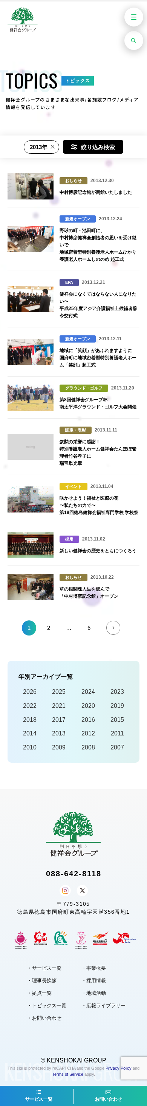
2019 (117, 706)
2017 (59, 720)
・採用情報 (93, 980)
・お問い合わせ (44, 1018)
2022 (30, 706)
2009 (59, 747)
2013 (59, 733)
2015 (117, 720)
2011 (117, 733)
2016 (88, 720)
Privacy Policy (119, 1068)
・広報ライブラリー (103, 1005)
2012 (88, 733)
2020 (88, 706)
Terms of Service (67, 1074)
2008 (88, 747)
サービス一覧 (38, 1099)
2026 (30, 692)
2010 (30, 747)
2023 (117, 692)
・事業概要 (93, 968)
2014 (30, 733)
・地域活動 (93, 993)
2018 (30, 720)
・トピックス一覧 (46, 1005)
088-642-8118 (73, 873)
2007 (117, 747)
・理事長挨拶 (42, 980)
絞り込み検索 (98, 147)
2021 (59, 706)
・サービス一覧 (44, 968)
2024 (88, 692)
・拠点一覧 (39, 993)
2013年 (38, 147)
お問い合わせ (108, 1099)
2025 (59, 692)
